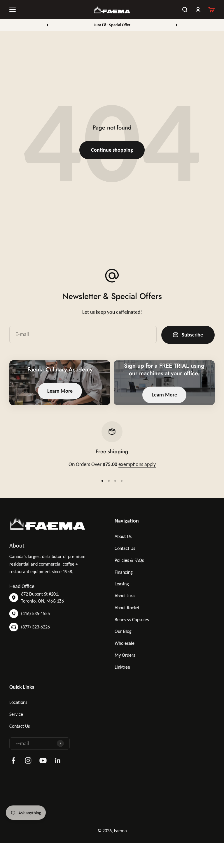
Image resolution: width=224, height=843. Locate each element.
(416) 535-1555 (35, 613)
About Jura (125, 595)
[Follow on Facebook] (13, 760)
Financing (124, 572)
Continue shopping (112, 150)
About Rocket (127, 607)
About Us (123, 536)
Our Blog (123, 631)
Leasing (122, 584)
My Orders (125, 655)
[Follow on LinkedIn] (58, 760)
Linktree (122, 667)
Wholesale (124, 643)
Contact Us (125, 548)
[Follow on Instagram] (28, 760)
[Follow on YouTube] (43, 760)
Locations (18, 702)
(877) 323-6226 (35, 627)
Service (16, 714)
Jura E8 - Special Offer (112, 24)
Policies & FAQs (129, 560)
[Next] (177, 25)
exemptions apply (137, 464)
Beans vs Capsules (132, 619)
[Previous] (47, 25)
